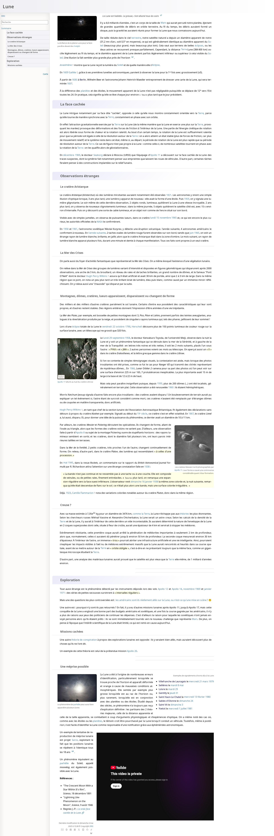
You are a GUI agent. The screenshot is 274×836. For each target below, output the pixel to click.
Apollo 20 (132, 651)
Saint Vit (163, 704)
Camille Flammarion (82, 492)
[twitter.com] (79, 829)
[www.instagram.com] (74, 829)
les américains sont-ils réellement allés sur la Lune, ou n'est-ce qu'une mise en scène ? (162, 600)
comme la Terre (141, 513)
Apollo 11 (155, 155)
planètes (85, 90)
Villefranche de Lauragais (172, 681)
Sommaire (6, 28)
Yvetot (162, 708)
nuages (77, 46)
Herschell (137, 326)
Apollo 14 (177, 588)
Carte (45, 74)
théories (184, 513)
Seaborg (98, 155)
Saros (75, 740)
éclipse (156, 65)
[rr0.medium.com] (66, 829)
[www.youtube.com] (83, 829)
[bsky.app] (91, 833)
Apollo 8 (80, 432)
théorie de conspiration (84, 639)
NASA (100, 221)
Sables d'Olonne (167, 700)
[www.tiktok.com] (91, 829)
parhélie (76, 704)
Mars (163, 22)
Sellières (163, 685)
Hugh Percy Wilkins (96, 276)
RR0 (3, 16)
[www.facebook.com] (70, 829)
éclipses (199, 45)
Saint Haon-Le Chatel (170, 697)
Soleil (120, 65)
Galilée (72, 72)
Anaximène (66, 65)
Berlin (83, 79)
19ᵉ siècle (142, 413)
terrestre (136, 37)
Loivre (162, 689)
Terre (184, 49)
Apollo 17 (61, 382)
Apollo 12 (163, 588)
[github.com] (87, 829)
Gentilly (163, 693)
